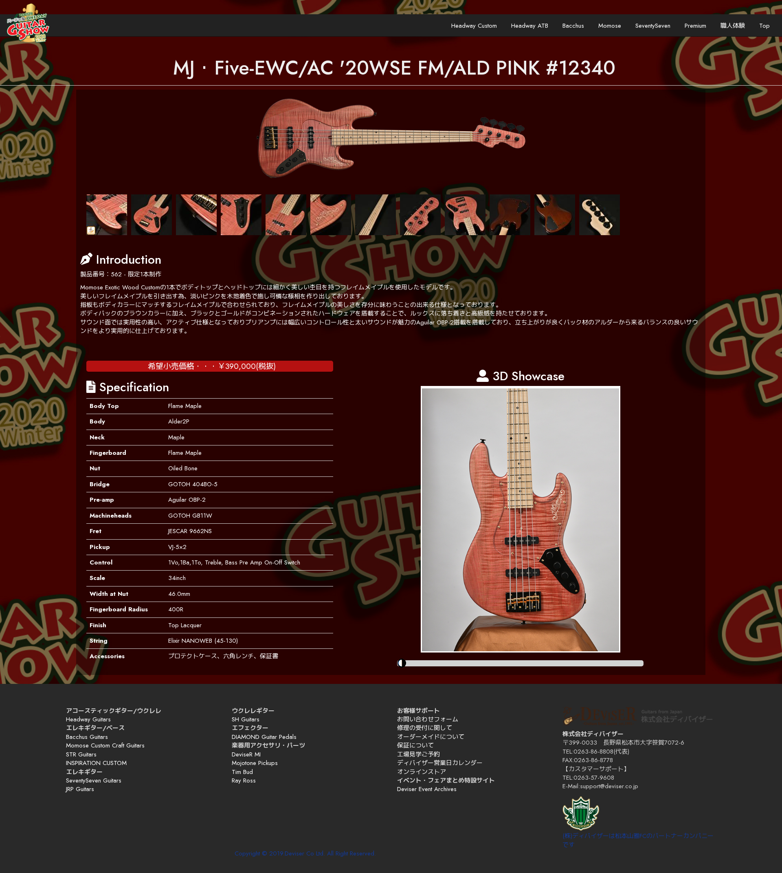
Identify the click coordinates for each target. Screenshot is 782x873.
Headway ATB (529, 25)
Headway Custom (474, 25)
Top (764, 25)
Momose (609, 25)
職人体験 (732, 25)
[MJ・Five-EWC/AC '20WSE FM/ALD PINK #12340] (106, 214)
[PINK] (390, 138)
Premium (695, 25)
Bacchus (573, 25)
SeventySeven (652, 25)
